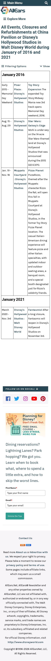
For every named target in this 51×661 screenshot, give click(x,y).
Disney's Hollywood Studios (20, 98)
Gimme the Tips (15, 516)
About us (21, 552)
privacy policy (14, 565)
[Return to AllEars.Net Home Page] (21, 13)
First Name (11, 488)
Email (9, 500)
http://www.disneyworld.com (25, 642)
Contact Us (25, 538)
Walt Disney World (18, 327)
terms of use (36, 565)
